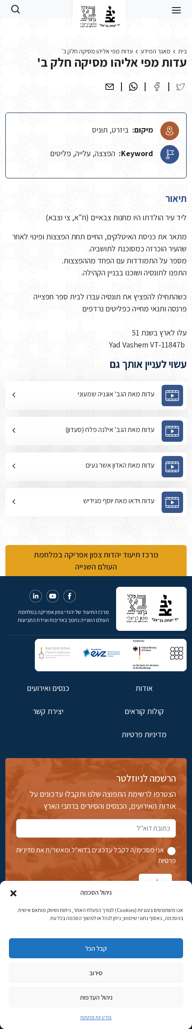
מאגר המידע (156, 51)
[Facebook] (157, 86)
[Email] (109, 86)
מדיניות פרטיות (96, 1017)
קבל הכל (96, 948)
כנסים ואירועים (48, 688)
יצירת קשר (48, 711)
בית (182, 51)
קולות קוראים (144, 711)
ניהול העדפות (96, 997)
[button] (13, 892)
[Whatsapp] (133, 86)
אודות (144, 688)
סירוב (96, 972)
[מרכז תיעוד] (99, 9)
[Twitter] (180, 86)
